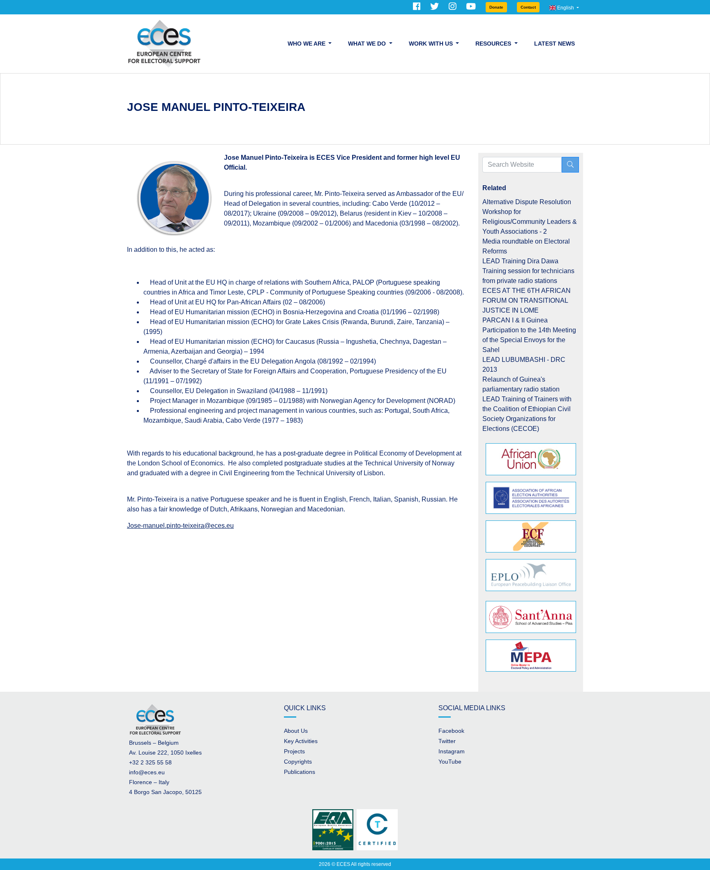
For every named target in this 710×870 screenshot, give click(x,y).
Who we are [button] (307, 43)
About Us (296, 730)
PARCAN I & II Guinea (515, 320)
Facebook (451, 730)
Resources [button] (494, 43)
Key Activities (301, 741)
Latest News (554, 43)
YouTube (449, 761)
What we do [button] (367, 43)
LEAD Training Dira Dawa (520, 261)
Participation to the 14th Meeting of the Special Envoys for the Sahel (529, 340)
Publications (299, 772)
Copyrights (298, 761)
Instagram (451, 751)
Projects (294, 751)
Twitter (447, 741)
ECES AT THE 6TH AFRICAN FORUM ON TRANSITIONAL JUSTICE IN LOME (526, 300)
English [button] (565, 8)
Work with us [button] (431, 43)
